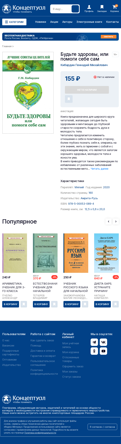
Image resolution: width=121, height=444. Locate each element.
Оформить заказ (72, 366)
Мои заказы (69, 371)
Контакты (112, 21)
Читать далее (99, 168)
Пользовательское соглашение (42, 362)
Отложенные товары (70, 359)
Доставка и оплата (42, 350)
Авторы (67, 21)
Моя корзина (70, 352)
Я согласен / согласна (102, 426)
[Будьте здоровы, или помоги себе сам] (28, 93)
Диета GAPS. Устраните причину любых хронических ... (106, 287)
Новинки (40, 21)
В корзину (10, 304)
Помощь (35, 345)
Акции (54, 21)
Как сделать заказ (42, 340)
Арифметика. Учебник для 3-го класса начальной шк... (13, 287)
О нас (5, 340)
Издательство (11, 364)
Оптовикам (9, 359)
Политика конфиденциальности (44, 371)
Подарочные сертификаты (10, 352)
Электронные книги (89, 21)
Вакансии (8, 345)
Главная (7, 46)
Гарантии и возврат (43, 355)
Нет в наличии (87, 89)
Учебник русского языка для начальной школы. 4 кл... (75, 287)
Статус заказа (71, 376)
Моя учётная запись (70, 345)
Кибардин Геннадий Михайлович (84, 65)
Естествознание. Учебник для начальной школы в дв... (45, 287)
